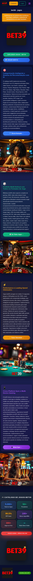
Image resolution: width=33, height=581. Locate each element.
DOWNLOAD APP (24, 573)
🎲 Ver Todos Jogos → (16, 234)
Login (22, 3)
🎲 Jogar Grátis (11, 60)
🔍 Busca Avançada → (16, 133)
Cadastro (13, 3)
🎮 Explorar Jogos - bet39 (15, 54)
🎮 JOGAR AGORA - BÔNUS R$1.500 (16, 533)
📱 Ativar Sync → (16, 447)
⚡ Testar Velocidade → (16, 337)
